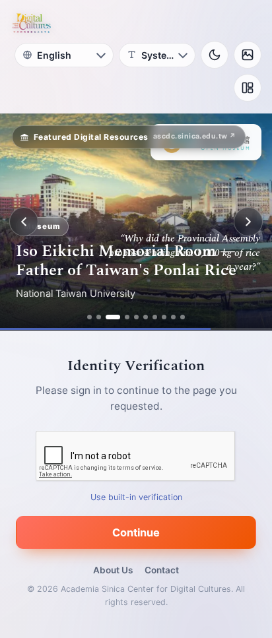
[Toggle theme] (214, 55)
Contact (162, 570)
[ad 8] (164, 317)
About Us (113, 570)
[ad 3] (113, 317)
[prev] (23, 221)
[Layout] (247, 88)
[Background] (247, 55)
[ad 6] (145, 317)
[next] (248, 221)
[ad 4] (127, 317)
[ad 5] (136, 317)
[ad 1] (89, 317)
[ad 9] (173, 317)
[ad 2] (98, 317)
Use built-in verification (136, 497)
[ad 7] (155, 317)
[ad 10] (182, 317)
